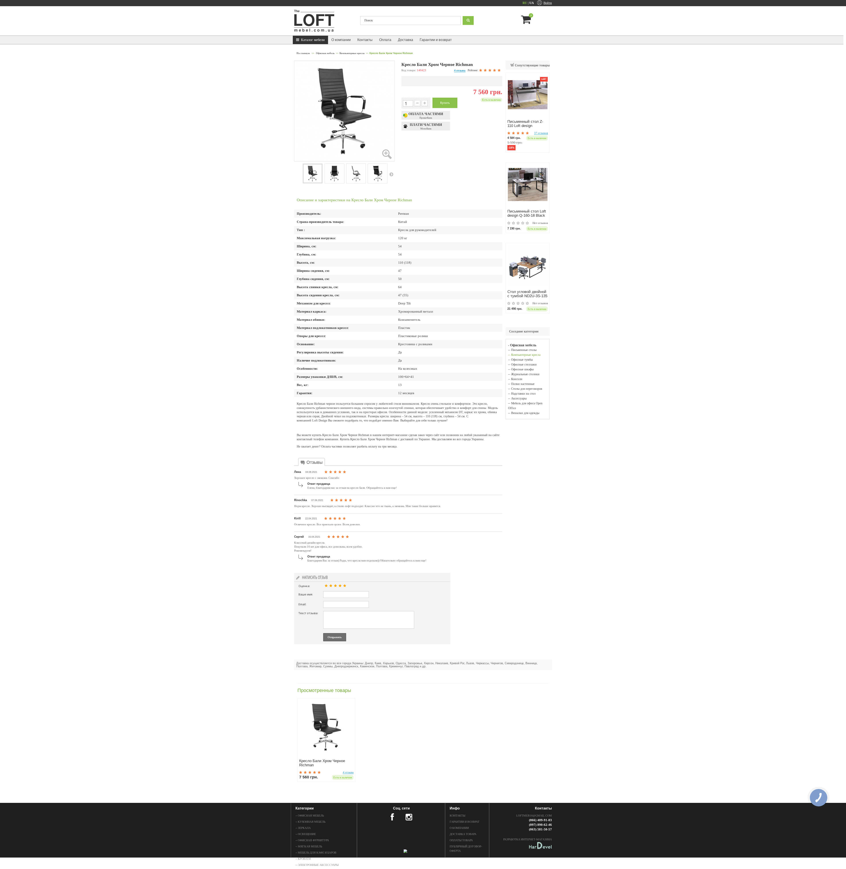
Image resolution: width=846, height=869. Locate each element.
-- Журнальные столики (524, 374)
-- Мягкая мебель (308, 846)
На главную (303, 53)
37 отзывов (541, 133)
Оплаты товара (461, 840)
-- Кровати (303, 858)
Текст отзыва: (308, 613)
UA (531, 3)
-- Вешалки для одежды (523, 413)
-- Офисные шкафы (521, 369)
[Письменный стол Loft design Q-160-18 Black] (527, 184)
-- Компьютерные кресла (524, 354)
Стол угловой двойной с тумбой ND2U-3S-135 (527, 294)
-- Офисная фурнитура (312, 840)
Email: (302, 604)
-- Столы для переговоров (525, 388)
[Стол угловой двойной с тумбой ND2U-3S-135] (527, 265)
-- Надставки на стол (522, 393)
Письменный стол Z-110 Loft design (525, 123)
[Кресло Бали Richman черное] (312, 173)
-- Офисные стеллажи (522, 364)
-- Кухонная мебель (310, 821)
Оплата (385, 40)
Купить (445, 102)
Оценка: (304, 586)
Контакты (365, 40)
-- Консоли (515, 379)
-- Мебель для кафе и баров (315, 852)
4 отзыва (460, 70)
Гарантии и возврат (436, 40)
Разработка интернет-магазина (527, 839)
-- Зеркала (303, 828)
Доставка (405, 40)
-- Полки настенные (521, 384)
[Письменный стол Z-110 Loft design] (527, 95)
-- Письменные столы (522, 350)
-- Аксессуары (517, 398)
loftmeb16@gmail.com (534, 815)
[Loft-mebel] (324, 20)
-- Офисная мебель (309, 815)
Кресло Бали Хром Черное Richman (322, 763)
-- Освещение (305, 834)
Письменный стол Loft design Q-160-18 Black (526, 213)
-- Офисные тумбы (520, 359)
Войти (548, 3)
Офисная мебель (325, 53)
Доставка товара (463, 834)
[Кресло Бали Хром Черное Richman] (326, 727)
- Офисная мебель (522, 345)
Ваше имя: (306, 594)
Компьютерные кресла (352, 53)
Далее (391, 174)
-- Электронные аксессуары (317, 865)
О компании (341, 40)
